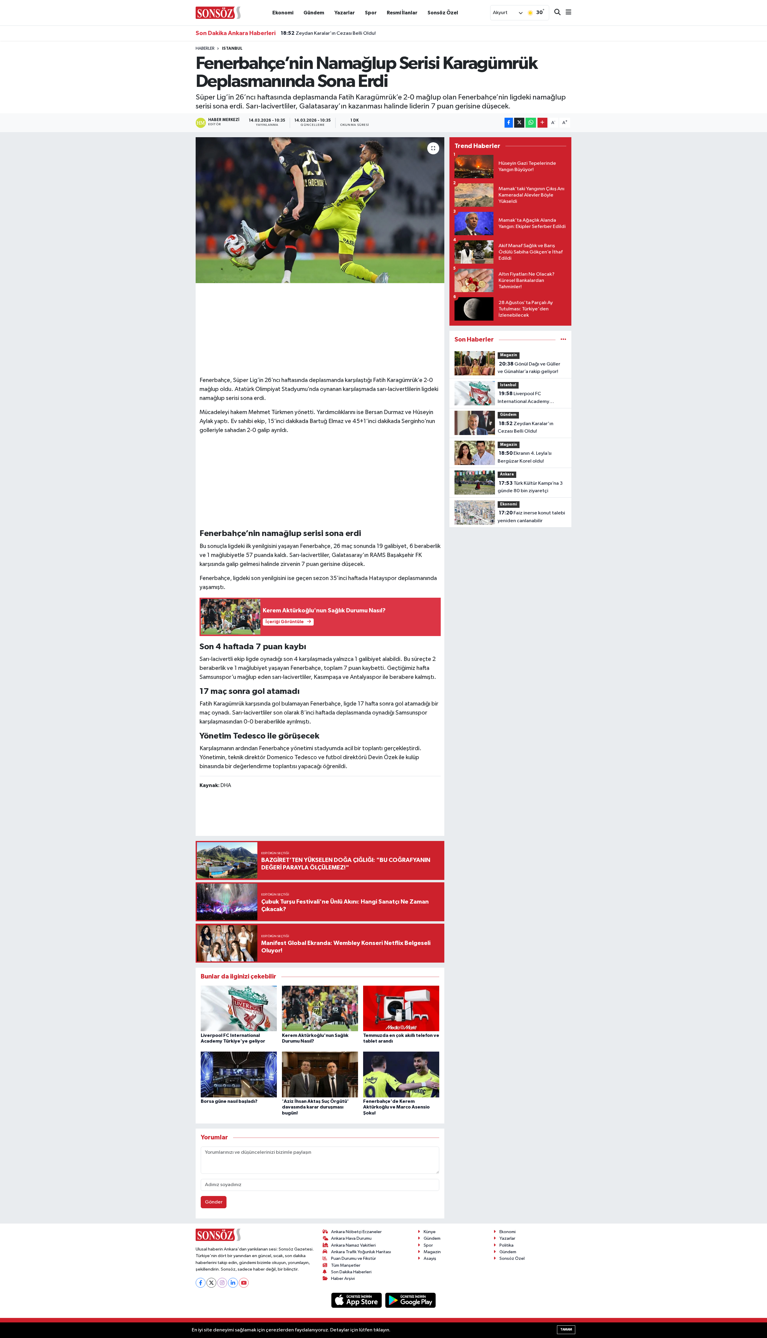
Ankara (507, 474)
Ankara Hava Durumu (351, 1238)
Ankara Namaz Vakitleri (353, 1245)
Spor (371, 12)
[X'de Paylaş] (519, 123)
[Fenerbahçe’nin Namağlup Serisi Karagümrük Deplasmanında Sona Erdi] (320, 210)
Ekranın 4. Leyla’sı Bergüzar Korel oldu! (331, 35)
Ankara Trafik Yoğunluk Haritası (361, 1252)
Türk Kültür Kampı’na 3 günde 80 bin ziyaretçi (530, 487)
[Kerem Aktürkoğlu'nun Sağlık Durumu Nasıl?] (320, 1008)
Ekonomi (282, 12)
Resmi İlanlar (402, 12)
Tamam (566, 1329)
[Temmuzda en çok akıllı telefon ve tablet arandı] (401, 1008)
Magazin (508, 355)
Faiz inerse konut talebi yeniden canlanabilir (531, 516)
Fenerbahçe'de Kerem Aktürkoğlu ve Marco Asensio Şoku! (396, 1107)
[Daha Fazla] (542, 123)
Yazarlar (344, 12)
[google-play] (410, 1300)
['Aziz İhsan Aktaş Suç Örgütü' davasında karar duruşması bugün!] (320, 1074)
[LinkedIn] (233, 1283)
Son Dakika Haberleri (351, 1272)
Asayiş (430, 1258)
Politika (506, 1245)
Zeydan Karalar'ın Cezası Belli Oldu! (525, 427)
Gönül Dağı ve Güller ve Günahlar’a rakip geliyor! (529, 367)
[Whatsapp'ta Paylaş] (531, 123)
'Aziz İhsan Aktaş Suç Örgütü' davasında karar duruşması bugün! (315, 1107)
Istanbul (232, 48)
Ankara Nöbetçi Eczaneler (356, 1232)
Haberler (205, 48)
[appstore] (357, 1300)
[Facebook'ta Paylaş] (509, 123)
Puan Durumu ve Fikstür (353, 1258)
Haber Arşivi (343, 1278)
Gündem (314, 12)
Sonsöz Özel (443, 12)
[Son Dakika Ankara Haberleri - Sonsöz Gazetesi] (218, 12)
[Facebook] (201, 1283)
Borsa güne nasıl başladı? (229, 1101)
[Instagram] (222, 1283)
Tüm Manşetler (345, 1265)
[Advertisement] (320, 329)
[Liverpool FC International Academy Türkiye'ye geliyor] (239, 1008)
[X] (211, 1283)
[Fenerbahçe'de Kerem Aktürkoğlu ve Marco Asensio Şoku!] (401, 1074)
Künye (430, 1232)
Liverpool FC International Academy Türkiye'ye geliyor (523, 398)
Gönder (214, 1202)
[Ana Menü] (566, 12)
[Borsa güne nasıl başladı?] (239, 1074)
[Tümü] (563, 339)
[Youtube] (244, 1283)
